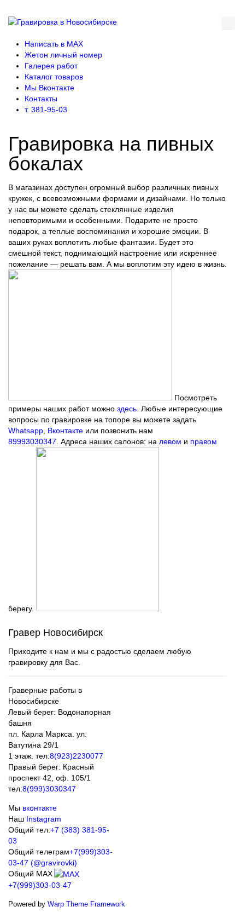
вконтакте (39, 808)
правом (203, 441)
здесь (127, 408)
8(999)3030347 (49, 788)
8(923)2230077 (76, 755)
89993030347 (32, 441)
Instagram (43, 818)
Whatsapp (25, 430)
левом (170, 441)
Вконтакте (65, 430)
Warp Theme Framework (86, 904)
